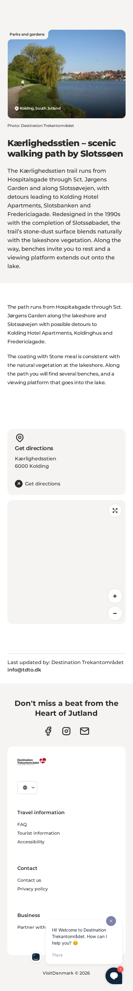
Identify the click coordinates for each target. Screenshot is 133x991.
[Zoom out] (115, 613)
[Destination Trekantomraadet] (31, 761)
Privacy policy (32, 889)
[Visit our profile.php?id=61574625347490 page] (48, 731)
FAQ (22, 824)
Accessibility (31, 842)
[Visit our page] (66, 731)
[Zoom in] (115, 596)
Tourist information (38, 833)
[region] (66, 562)
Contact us (29, 880)
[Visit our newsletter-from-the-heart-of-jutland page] (84, 731)
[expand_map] (115, 510)
